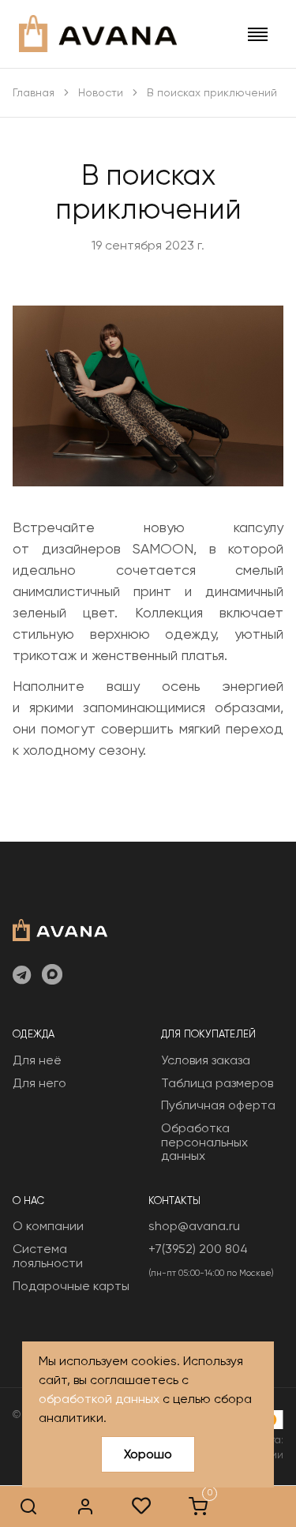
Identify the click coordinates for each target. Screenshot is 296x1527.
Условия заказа (205, 1059)
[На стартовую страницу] (60, 928)
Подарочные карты (71, 1285)
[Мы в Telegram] (22, 976)
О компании (48, 1225)
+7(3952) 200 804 (198, 1248)
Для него (39, 1082)
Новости (100, 92)
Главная (33, 92)
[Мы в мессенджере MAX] (52, 976)
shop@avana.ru (194, 1225)
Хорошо (148, 1453)
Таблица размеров (217, 1082)
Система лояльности (48, 1255)
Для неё (37, 1059)
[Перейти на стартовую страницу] (98, 33)
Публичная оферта (218, 1104)
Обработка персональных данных (204, 1141)
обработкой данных (99, 1398)
